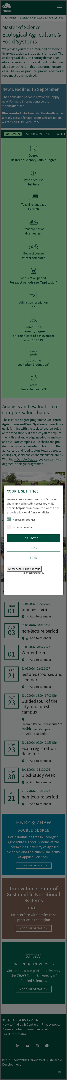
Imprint (27, 572)
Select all (33, 538)
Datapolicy (38, 572)
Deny (33, 548)
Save (33, 557)
